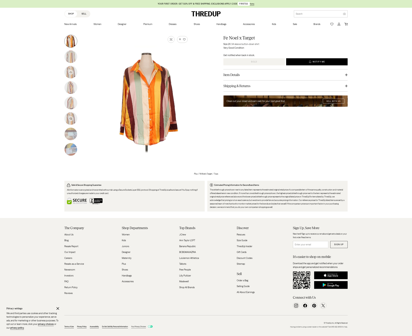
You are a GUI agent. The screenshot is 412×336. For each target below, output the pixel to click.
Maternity (126, 257)
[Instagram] (296, 305)
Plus (195, 174)
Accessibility (94, 327)
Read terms (306, 237)
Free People (185, 269)
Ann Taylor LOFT (187, 240)
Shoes (125, 269)
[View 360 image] (70, 72)
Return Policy (71, 287)
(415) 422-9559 (336, 327)
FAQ (66, 281)
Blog (66, 240)
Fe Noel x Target (239, 38)
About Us (68, 234)
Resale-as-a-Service (74, 263)
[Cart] (346, 24)
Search (299, 13)
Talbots (182, 263)
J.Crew (182, 234)
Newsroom (69, 269)
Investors (68, 275)
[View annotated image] (70, 118)
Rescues (241, 234)
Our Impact (69, 252)
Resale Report (71, 246)
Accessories (128, 281)
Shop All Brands (187, 287)
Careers (68, 257)
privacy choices (46, 324)
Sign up (339, 244)
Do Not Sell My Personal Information (115, 327)
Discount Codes (244, 257)
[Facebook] (305, 305)
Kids (124, 240)
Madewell (184, 281)
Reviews (68, 293)
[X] (323, 305)
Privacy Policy (82, 327)
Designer (126, 252)
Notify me (319, 62)
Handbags (127, 275)
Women (126, 234)
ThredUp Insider (244, 246)
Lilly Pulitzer (185, 275)
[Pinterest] (314, 305)
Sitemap (241, 263)
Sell (84, 14)
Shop (71, 14)
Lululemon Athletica (189, 257)
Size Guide (242, 240)
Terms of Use (69, 327)
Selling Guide (243, 286)
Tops (216, 174)
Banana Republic (187, 246)
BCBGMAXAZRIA (187, 252)
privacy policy (17, 327)
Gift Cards (241, 252)
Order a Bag (242, 280)
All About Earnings (246, 292)
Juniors (125, 246)
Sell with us (334, 101)
